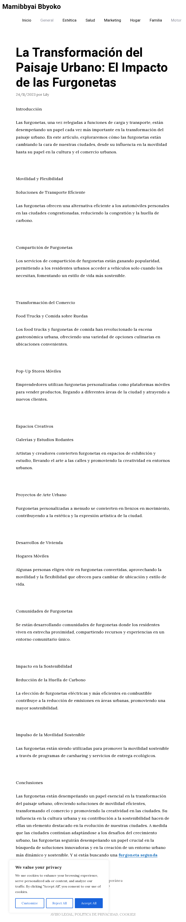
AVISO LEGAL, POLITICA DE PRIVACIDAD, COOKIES (93, 914)
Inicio (26, 20)
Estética (69, 20)
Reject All (59, 903)
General (47, 20)
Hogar (135, 20)
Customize (30, 903)
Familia (156, 20)
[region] (59, 886)
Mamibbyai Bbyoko (31, 7)
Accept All (88, 903)
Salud (90, 20)
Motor (176, 20)
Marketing (112, 20)
